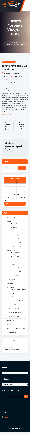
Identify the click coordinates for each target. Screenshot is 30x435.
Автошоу (13, 223)
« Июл (7, 203)
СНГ (12, 279)
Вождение (13, 293)
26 (12, 197)
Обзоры (9, 283)
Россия (13, 276)
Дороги (13, 260)
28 (18, 197)
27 (15, 197)
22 (21, 194)
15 (21, 191)
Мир (12, 264)
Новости (12, 62)
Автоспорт (13, 256)
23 (24, 194)
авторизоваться (16, 151)
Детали (9, 221)
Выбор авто (14, 297)
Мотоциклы (14, 235)
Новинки (6, 62)
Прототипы (14, 239)
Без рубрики (10, 217)
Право (12, 305)
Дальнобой (14, 227)
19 (11, 194)
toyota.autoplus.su (7, 114)
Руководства (10, 324)
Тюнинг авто (14, 243)
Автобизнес (14, 252)
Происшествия (15, 272)
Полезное (10, 287)
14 (18, 191)
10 (5, 191)
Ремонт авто (14, 308)
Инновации (14, 231)
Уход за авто (14, 316)
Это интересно (15, 247)
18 (8, 194)
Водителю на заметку (17, 289)
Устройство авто (15, 312)
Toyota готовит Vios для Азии (15, 44)
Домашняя (14, 42)
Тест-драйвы (11, 332)
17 (5, 194)
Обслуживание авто (16, 301)
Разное (9, 320)
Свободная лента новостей (15, 328)
